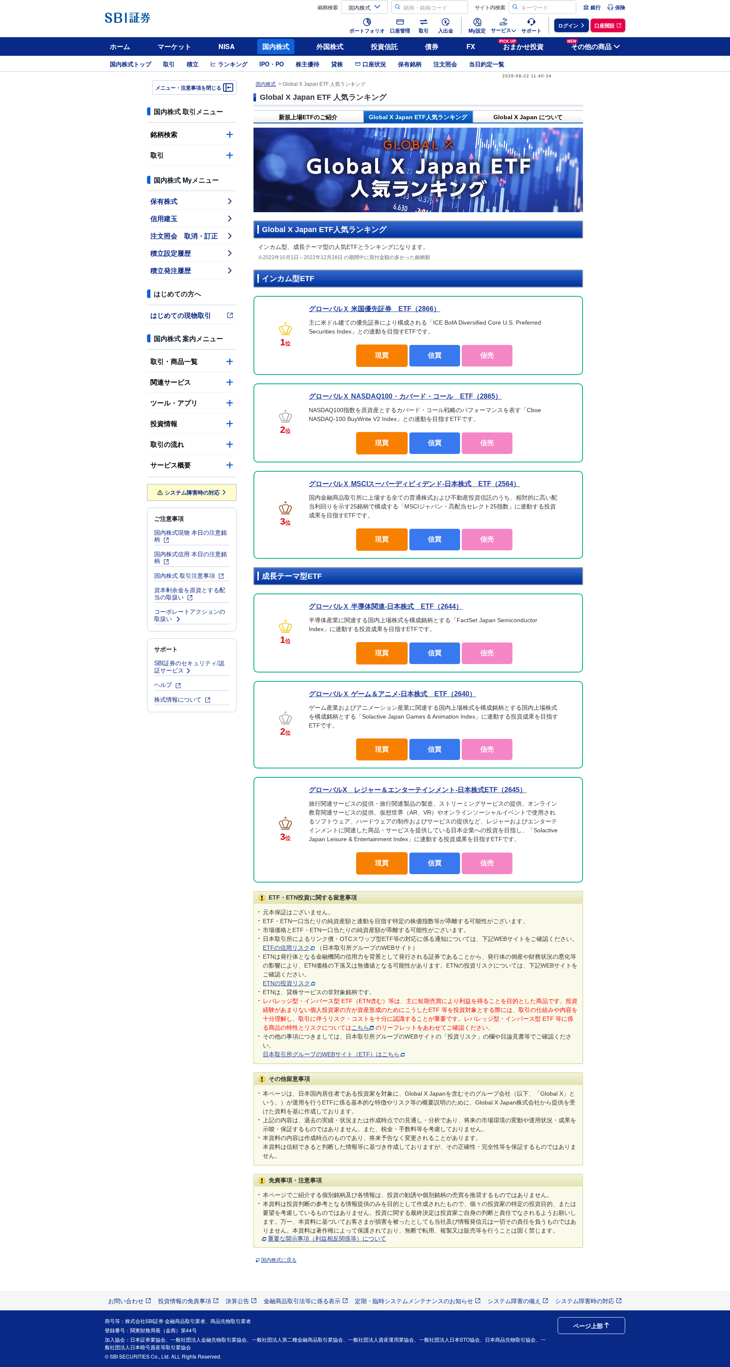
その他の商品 (589, 45)
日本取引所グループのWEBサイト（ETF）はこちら (331, 1054)
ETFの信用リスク (286, 947)
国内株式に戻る (279, 1260)
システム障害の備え (514, 1301)
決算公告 (237, 1301)
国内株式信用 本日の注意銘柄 (190, 557)
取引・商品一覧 (174, 361)
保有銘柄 (410, 64)
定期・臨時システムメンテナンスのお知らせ (414, 1301)
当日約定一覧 (486, 64)
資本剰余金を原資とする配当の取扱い (189, 593)
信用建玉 (163, 218)
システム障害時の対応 (192, 492)
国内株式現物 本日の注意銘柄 (190, 536)
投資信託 (384, 46)
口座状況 (374, 64)
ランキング (233, 64)
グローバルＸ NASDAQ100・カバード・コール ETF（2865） (405, 396)
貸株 (337, 64)
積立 (193, 64)
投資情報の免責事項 (184, 1301)
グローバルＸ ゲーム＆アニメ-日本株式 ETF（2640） (392, 693)
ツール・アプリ (174, 402)
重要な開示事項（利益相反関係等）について (327, 1238)
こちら (360, 1027)
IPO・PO (271, 64)
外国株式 (329, 46)
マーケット (174, 46)
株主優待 (307, 64)
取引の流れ (167, 444)
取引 (169, 64)
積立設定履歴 (170, 253)
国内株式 (275, 46)
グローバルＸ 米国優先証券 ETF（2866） (374, 308)
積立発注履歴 (170, 270)
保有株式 (163, 201)
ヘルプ (164, 684)
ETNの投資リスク (286, 983)
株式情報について (178, 699)
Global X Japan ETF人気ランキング (418, 117)
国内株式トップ (130, 64)
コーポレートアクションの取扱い (189, 615)
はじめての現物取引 (180, 315)
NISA (226, 46)
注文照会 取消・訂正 (184, 236)
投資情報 (163, 423)
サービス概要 (170, 465)
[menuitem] (592, 7)
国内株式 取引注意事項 (185, 575)
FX (470, 46)
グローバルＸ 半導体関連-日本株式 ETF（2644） (386, 606)
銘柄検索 (163, 134)
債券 (432, 46)
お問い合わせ (126, 1301)
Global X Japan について (528, 117)
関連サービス (170, 382)
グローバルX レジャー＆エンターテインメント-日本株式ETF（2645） (417, 789)
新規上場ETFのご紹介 (308, 117)
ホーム (120, 46)
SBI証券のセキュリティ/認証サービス (189, 666)
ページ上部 (588, 1325)
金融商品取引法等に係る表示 (302, 1301)
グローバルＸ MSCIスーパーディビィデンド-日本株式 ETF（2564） (414, 483)
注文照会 (445, 64)
